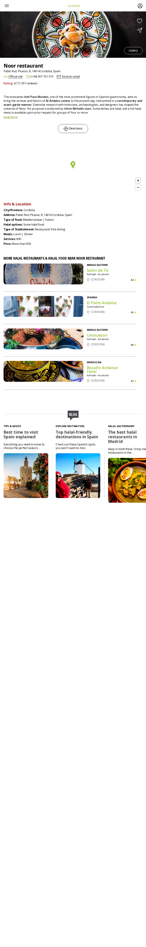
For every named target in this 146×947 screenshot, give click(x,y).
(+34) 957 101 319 (41, 76)
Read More (11, 117)
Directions (75, 128)
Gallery (133, 50)
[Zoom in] (138, 180)
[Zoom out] (138, 187)
